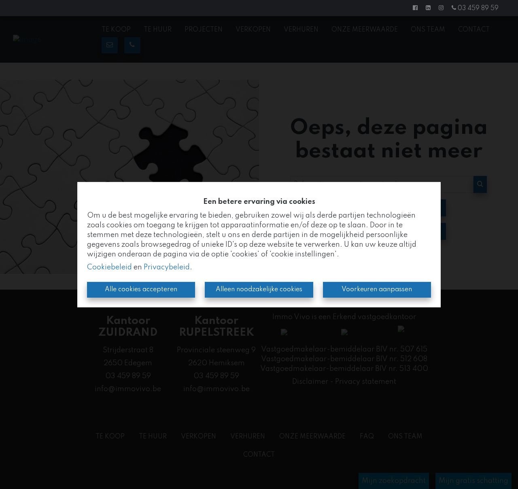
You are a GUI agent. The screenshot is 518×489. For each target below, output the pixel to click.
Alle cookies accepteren (141, 289)
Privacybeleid (167, 267)
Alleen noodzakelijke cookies (259, 289)
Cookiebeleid (109, 267)
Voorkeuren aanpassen (377, 289)
